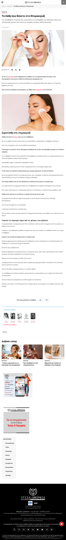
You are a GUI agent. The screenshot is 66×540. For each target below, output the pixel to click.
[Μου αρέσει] (40, 300)
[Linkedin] (33, 529)
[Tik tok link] (51, 529)
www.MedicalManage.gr (35, 513)
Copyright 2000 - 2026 (36, 511)
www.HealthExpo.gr (23, 513)
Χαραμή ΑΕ (47, 511)
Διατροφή (8, 451)
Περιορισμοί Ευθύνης (16, 518)
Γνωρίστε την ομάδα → (10, 324)
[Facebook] (12, 69)
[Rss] (47, 529)
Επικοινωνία (28, 506)
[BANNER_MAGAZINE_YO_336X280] (33, 385)
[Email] (42, 529)
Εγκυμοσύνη (9, 467)
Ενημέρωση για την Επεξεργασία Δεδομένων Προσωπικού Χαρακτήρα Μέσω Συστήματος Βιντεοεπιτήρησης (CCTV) (33, 538)
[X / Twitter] (15, 69)
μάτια (16, 137)
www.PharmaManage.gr (10, 513)
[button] (60, 524)
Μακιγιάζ (9, 6)
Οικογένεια (9, 463)
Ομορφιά (8, 459)
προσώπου (39, 89)
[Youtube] (38, 529)
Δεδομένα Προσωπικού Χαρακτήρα (33, 520)
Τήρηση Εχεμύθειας (28, 518)
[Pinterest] (28, 529)
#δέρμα (5, 332)
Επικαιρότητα (9, 443)
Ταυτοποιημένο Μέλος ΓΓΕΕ (33, 508)
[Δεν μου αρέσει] (46, 300)
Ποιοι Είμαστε (37, 506)
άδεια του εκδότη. (59, 536)
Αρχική (3, 6)
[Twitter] (19, 529)
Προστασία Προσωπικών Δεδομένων (45, 518)
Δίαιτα (7, 455)
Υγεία (7, 447)
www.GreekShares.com (27, 515)
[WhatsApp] (19, 69)
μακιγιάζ (11, 76)
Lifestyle (8, 475)
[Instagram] (24, 529)
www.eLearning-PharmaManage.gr (52, 513)
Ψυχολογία (8, 471)
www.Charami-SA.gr (39, 515)
